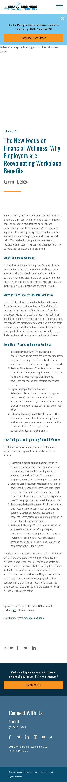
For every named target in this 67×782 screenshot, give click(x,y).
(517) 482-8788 (17, 727)
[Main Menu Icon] (60, 7)
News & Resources (34, 618)
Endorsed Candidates (33, 38)
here (11, 618)
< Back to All (10, 131)
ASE (14, 610)
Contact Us (33, 685)
